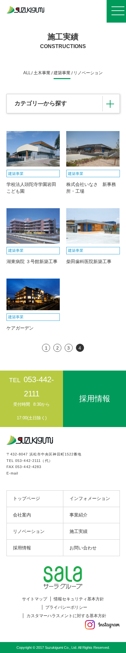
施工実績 (78, 531)
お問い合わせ (83, 547)
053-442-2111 (28, 461)
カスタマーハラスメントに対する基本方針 (66, 615)
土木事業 (42, 73)
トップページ (26, 498)
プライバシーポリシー (66, 607)
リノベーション (88, 73)
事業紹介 (78, 514)
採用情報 (22, 547)
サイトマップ (34, 599)
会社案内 (22, 514)
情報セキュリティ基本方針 (79, 599)
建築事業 (62, 73)
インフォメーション (89, 498)
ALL (27, 73)
